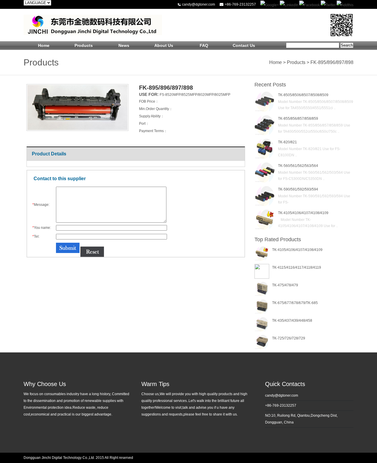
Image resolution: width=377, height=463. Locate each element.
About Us (163, 45)
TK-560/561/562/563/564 (298, 166)
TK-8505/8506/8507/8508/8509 (303, 95)
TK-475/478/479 (285, 285)
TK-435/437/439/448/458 (292, 320)
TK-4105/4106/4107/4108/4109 (303, 213)
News (123, 45)
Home (43, 45)
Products (84, 45)
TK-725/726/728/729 (288, 338)
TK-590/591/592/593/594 (298, 189)
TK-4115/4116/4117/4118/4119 (296, 267)
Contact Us (244, 45)
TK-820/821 (287, 142)
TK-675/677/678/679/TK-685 (295, 303)
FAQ (204, 45)
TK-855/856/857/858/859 (298, 118)
